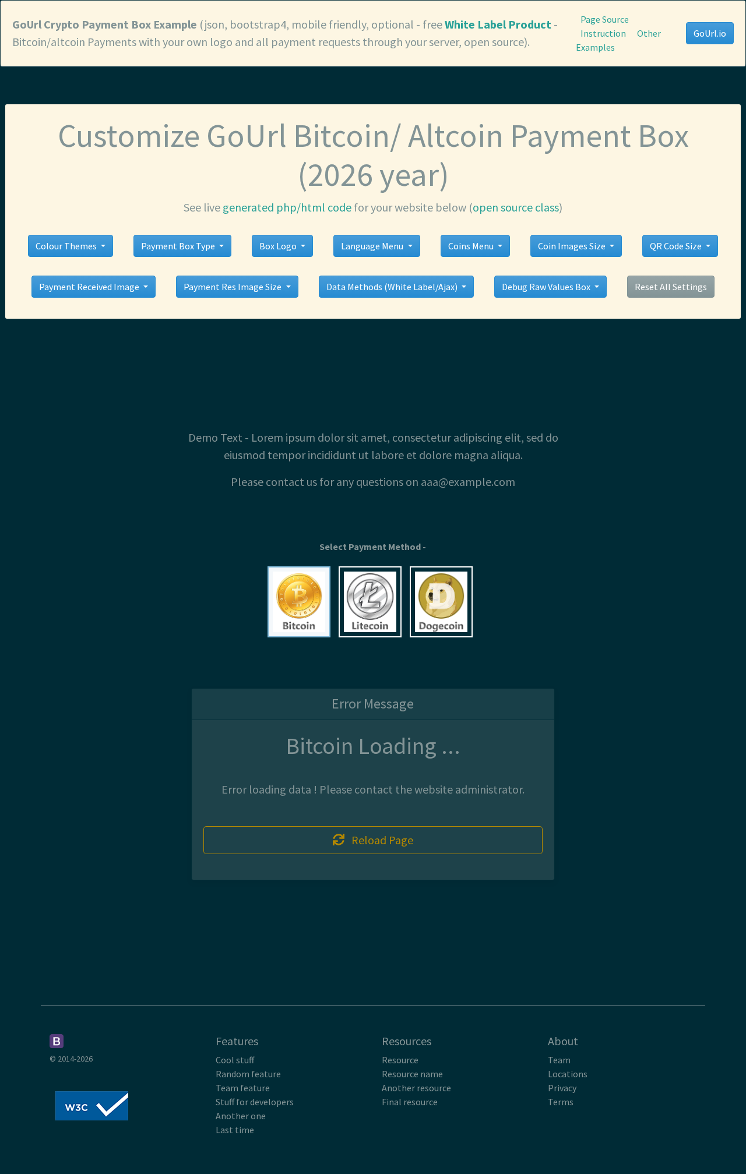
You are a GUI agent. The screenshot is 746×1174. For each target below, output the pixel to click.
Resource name (412, 1074)
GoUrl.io (710, 33)
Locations (567, 1074)
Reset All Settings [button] (671, 286)
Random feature (248, 1074)
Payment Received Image (90, 286)
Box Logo (278, 246)
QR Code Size (676, 246)
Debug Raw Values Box (547, 286)
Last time (235, 1130)
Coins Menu (471, 246)
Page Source (604, 19)
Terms (560, 1102)
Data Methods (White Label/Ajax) (392, 286)
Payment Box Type (179, 246)
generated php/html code (287, 207)
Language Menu (373, 246)
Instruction (603, 33)
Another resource (416, 1088)
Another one (241, 1116)
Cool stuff (235, 1060)
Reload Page (378, 840)
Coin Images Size (572, 246)
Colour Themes (67, 246)
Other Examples (618, 40)
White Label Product (498, 24)
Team (559, 1060)
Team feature (243, 1088)
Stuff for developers (255, 1102)
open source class (516, 207)
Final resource (410, 1102)
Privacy (562, 1088)
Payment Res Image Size (233, 286)
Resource (400, 1060)
